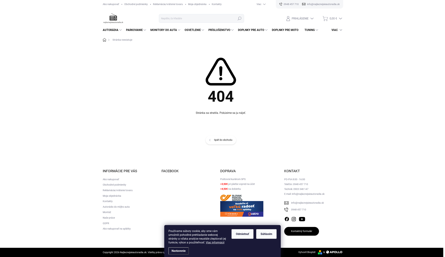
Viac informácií (215, 242)
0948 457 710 (298, 209)
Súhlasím (266, 234)
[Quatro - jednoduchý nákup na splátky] (241, 209)
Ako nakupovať (111, 4)
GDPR (106, 223)
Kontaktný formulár (301, 231)
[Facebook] (286, 218)
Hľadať (239, 18)
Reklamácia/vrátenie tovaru (168, 4)
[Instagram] (293, 218)
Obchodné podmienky (136, 4)
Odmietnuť (242, 234)
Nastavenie (179, 250)
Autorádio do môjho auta (116, 206)
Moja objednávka (197, 4)
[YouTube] (302, 218)
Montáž (107, 212)
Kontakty (217, 4)
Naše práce (109, 217)
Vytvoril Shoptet (306, 252)
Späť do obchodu (223, 139)
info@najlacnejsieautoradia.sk (307, 202)
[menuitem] (113, 30)
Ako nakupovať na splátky (117, 228)
